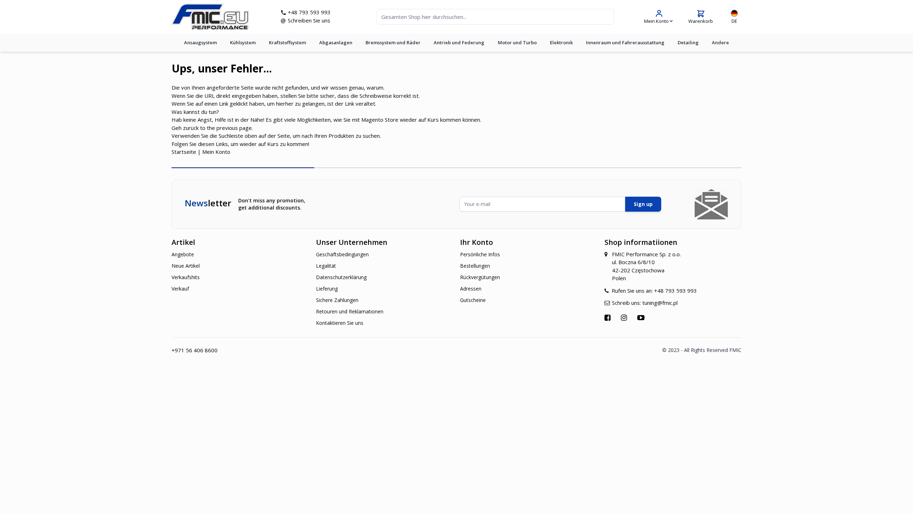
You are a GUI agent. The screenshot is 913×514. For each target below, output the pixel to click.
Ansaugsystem (200, 42)
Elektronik (561, 42)
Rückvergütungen (480, 277)
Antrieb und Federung (459, 42)
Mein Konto (216, 151)
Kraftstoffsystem (287, 42)
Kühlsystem (243, 42)
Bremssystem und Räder (393, 42)
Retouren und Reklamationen (349, 311)
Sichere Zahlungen (337, 300)
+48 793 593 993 (309, 12)
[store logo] (210, 17)
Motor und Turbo (517, 42)
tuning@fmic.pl (660, 302)
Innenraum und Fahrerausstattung (625, 42)
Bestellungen (475, 265)
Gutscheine (473, 300)
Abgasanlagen (335, 42)
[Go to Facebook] (608, 317)
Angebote (183, 254)
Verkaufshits (186, 277)
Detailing (688, 42)
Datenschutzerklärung (341, 277)
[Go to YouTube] (641, 317)
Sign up (643, 204)
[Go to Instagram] (625, 317)
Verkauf (180, 288)
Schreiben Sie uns (309, 20)
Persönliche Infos (480, 254)
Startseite (184, 151)
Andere (720, 42)
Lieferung (327, 288)
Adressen (470, 288)
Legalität (326, 265)
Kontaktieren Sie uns (339, 322)
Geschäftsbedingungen (342, 254)
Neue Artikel (186, 265)
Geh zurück (185, 127)
